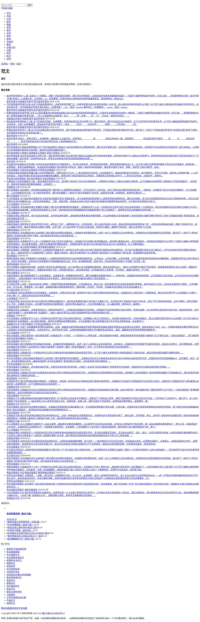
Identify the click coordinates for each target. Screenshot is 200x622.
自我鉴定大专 (13, 404)
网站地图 (5, 608)
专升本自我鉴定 (14, 364)
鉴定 (9, 30)
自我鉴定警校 (13, 438)
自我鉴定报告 (13, 221)
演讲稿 (4, 64)
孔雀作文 (11, 600)
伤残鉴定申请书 (25, 101)
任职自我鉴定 (13, 395)
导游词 (10, 42)
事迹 (9, 44)
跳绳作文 (11, 563)
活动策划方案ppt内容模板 (19, 574)
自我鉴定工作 (13, 187)
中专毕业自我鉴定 (42, 324)
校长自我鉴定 (13, 341)
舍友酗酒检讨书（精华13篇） (22, 539)
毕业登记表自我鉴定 (16, 178)
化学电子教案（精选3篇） (20, 530)
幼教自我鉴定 (13, 230)
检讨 (9, 56)
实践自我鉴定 (13, 281)
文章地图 (23, 608)
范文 (9, 13)
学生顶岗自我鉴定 (15, 490)
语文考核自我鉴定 (29, 472)
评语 (9, 27)
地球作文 (11, 603)
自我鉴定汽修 (13, 421)
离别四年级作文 (14, 577)
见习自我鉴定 (13, 204)
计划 (9, 19)
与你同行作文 (13, 572)
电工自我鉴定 (13, 213)
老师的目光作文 (14, 560)
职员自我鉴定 (13, 370)
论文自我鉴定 (13, 447)
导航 (12, 64)
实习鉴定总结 (13, 455)
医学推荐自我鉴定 (47, 247)
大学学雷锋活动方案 (16, 597)
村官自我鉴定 (13, 464)
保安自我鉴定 (13, 350)
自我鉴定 (11, 315)
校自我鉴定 (12, 255)
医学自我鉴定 (13, 247)
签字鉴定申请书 (41, 101)
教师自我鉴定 (13, 264)
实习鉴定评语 (13, 290)
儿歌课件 (11, 594)
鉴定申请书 (12, 101)
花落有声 (11, 566)
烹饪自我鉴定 (13, 412)
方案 (9, 50)
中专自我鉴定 (26, 324)
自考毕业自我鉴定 (29, 170)
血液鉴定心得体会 (37, 153)
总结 (9, 16)
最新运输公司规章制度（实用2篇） (24, 522)
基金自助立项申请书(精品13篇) (22, 527)
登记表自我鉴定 (34, 178)
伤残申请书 (27, 118)
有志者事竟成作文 (15, 557)
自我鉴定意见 (13, 387)
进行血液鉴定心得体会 (17, 153)
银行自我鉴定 (13, 196)
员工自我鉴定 (13, 333)
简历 (9, 53)
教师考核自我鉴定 (47, 472)
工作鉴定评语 (13, 307)
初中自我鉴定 (13, 273)
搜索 (29, 5)
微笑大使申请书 (14, 592)
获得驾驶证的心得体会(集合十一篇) (25, 536)
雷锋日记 (11, 583)
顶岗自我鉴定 (31, 490)
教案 (9, 24)
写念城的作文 (13, 586)
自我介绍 (11, 47)
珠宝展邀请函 (13, 552)
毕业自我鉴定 (13, 170)
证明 (9, 59)
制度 (9, 36)
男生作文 (11, 589)
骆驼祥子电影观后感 (16, 549)
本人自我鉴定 (13, 430)
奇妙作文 (11, 580)
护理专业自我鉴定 (15, 481)
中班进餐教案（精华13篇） (21, 524)
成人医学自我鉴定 (29, 247)
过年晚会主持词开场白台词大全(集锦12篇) (28, 533)
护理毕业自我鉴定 (47, 170)
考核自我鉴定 (13, 472)
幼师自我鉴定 (13, 355)
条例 (9, 39)
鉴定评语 (11, 161)
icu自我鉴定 (12, 298)
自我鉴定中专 (13, 324)
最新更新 (14, 608)
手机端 (4, 8)
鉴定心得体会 (53, 153)
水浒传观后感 (13, 569)
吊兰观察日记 (13, 554)
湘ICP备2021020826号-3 (53, 613)
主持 (9, 33)
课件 (9, 22)
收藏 (10, 8)
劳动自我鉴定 (13, 238)
